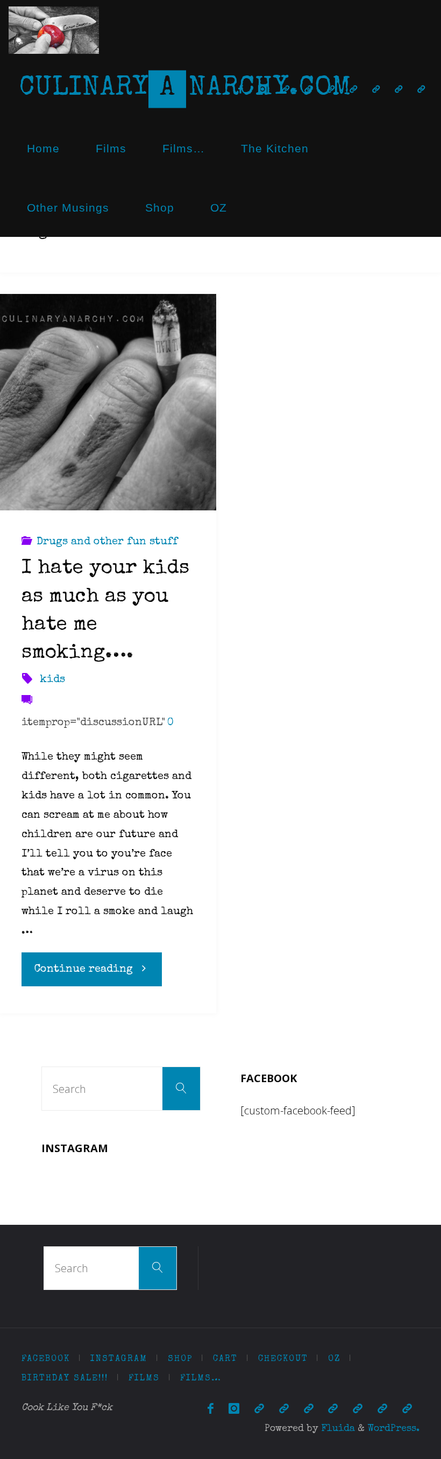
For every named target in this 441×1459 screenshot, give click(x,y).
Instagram (118, 1359)
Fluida (336, 1429)
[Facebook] (241, 89)
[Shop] (285, 89)
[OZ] (353, 89)
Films (111, 148)
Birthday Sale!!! (65, 1378)
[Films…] (421, 89)
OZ (218, 207)
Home (43, 148)
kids (52, 680)
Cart (225, 1359)
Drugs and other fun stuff (107, 542)
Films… (183, 148)
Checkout (283, 1359)
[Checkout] (330, 89)
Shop (159, 207)
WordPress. (393, 1429)
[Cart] (308, 89)
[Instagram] (262, 89)
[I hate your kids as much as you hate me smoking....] (108, 402)
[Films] (398, 89)
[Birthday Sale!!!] (376, 89)
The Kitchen (275, 148)
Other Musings (68, 207)
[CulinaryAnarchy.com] (53, 29)
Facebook (46, 1359)
